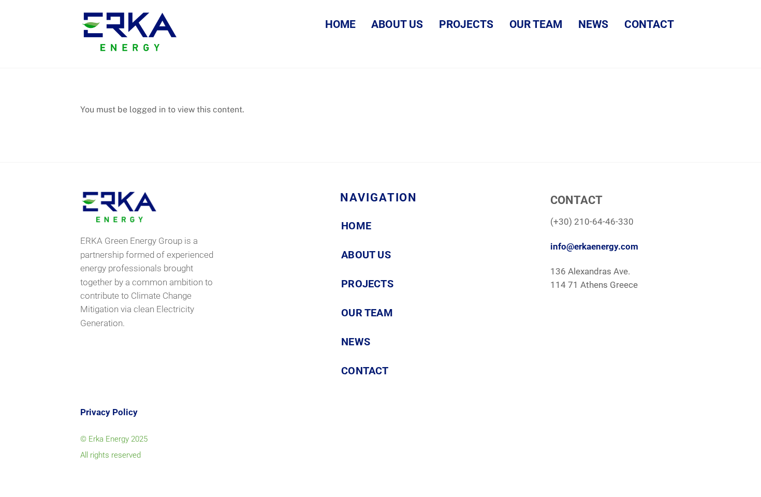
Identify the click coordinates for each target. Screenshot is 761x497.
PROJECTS (466, 24)
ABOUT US (397, 24)
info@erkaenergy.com (594, 247)
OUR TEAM (536, 24)
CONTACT (649, 24)
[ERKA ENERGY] (129, 48)
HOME (340, 24)
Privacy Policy (109, 412)
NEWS (593, 24)
